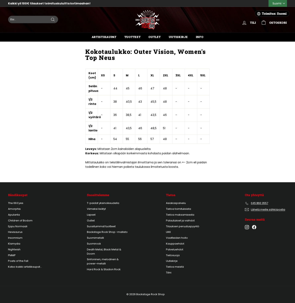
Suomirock (94, 244)
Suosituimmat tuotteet (101, 226)
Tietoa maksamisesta (180, 215)
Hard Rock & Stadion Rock (104, 269)
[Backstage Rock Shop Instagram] (247, 227)
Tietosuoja (173, 255)
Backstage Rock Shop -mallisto (107, 232)
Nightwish (14, 249)
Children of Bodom (20, 220)
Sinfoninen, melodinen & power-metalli (103, 261)
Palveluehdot (174, 249)
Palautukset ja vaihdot (180, 220)
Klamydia (14, 244)
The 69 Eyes (15, 203)
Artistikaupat (104, 37)
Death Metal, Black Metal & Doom (104, 252)
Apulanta (14, 215)
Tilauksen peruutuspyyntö (182, 226)
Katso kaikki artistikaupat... (25, 267)
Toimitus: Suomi (274, 13)
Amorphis (14, 209)
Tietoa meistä (175, 267)
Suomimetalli (95, 238)
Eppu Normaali (17, 226)
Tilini (168, 272)
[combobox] (33, 19)
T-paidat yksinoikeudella (103, 203)
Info (199, 37)
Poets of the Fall (18, 261)
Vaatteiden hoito (177, 238)
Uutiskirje (178, 37)
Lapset (91, 215)
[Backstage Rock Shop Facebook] (254, 227)
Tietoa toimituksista (178, 209)
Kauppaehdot (175, 244)
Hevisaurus (15, 232)
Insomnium (15, 238)
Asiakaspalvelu (176, 203)
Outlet (155, 37)
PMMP (12, 255)
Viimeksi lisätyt (96, 209)
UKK (168, 232)
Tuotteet (132, 37)
